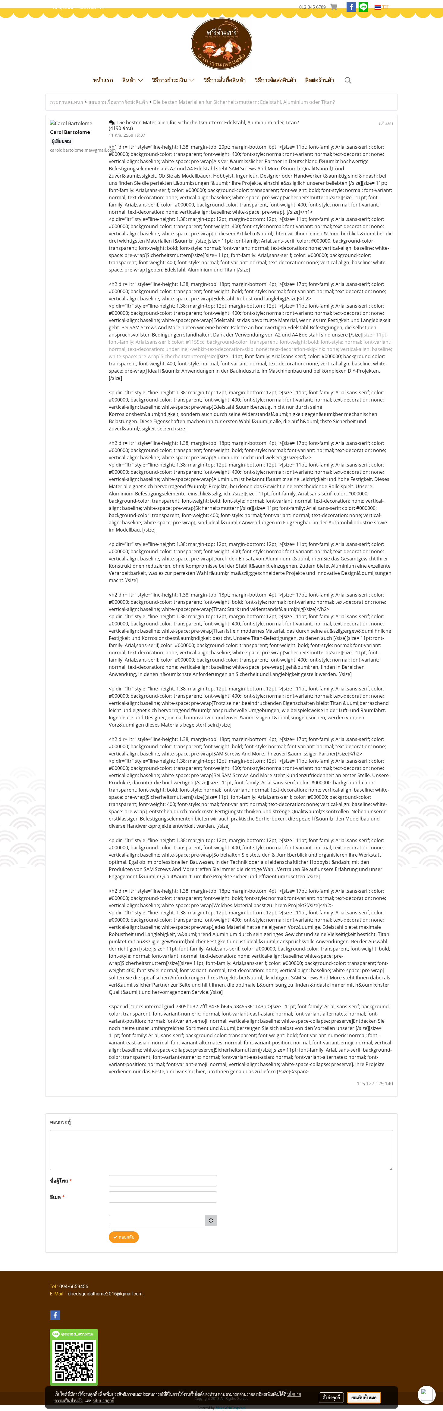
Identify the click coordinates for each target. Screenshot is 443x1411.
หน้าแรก (103, 80)
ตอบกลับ (126, 1237)
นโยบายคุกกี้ (103, 1400)
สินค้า (130, 80)
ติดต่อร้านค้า (319, 80)
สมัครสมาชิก (91, 7)
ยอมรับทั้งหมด (364, 1397)
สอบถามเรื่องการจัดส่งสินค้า (118, 102)
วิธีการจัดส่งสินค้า (275, 80)
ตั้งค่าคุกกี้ (331, 1397)
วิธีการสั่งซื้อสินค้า (225, 80)
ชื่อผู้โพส (61, 1180)
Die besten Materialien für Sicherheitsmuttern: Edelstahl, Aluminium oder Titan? (244, 102)
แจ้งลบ (386, 123)
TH (385, 7)
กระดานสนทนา (66, 102)
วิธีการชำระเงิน (170, 80)
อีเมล (57, 1197)
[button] (348, 80)
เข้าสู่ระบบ (63, 7)
